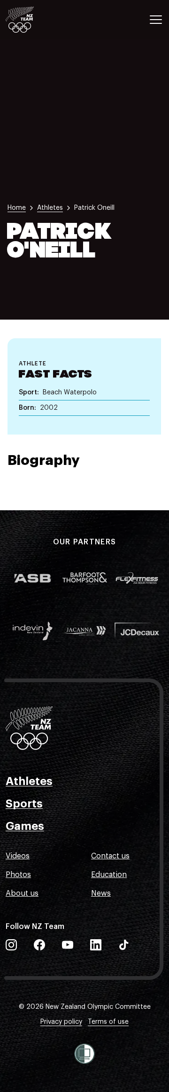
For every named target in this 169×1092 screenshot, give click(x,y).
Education (109, 874)
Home (17, 208)
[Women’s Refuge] (84, 1053)
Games (25, 826)
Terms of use (108, 1022)
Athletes (29, 781)
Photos (18, 874)
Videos (18, 856)
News (101, 893)
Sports (24, 803)
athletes (50, 208)
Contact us (110, 856)
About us (22, 893)
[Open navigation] (155, 19)
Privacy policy (61, 1022)
